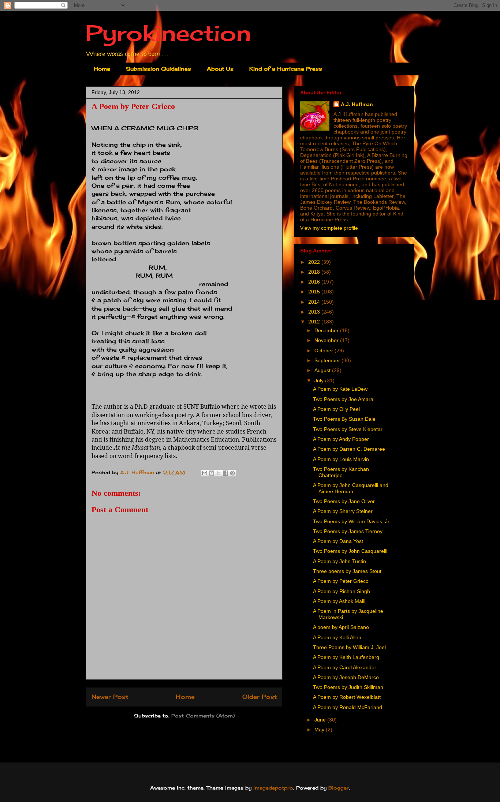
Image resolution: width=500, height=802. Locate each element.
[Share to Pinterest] (232, 473)
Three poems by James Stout (347, 571)
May (320, 729)
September (328, 360)
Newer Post (110, 696)
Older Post (259, 696)
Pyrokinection (168, 32)
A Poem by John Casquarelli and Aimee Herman (350, 488)
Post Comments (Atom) (203, 716)
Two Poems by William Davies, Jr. (352, 521)
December (327, 330)
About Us (220, 68)
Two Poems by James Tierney (348, 531)
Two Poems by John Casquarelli (350, 551)
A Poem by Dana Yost (338, 541)
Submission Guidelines (158, 68)
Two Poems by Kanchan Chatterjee (341, 472)
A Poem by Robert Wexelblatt (347, 697)
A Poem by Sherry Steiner (343, 511)
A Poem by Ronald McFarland (347, 707)
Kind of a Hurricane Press (285, 68)
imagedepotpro (273, 788)
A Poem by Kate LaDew (340, 389)
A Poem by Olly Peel (336, 409)
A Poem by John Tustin (339, 561)
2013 (314, 312)
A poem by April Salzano (341, 627)
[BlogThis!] (211, 473)
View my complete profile (329, 228)
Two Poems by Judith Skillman (348, 687)
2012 (314, 322)
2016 (314, 282)
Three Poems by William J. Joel (349, 647)
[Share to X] (218, 473)
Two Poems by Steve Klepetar (348, 429)
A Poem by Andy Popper (341, 439)
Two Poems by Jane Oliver (344, 501)
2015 (314, 292)
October (324, 350)
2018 (314, 272)
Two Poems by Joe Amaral (343, 399)
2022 (314, 262)
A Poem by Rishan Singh (341, 591)
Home (102, 68)
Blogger (338, 788)
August (323, 370)
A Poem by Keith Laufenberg (346, 657)
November (327, 340)
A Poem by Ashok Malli (339, 601)
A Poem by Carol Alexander (344, 667)
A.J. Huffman (357, 104)
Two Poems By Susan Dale (344, 419)
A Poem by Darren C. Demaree (349, 449)
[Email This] (204, 473)
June (320, 720)
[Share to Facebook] (225, 473)
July (319, 380)
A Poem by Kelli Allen (337, 637)
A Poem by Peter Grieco (341, 581)
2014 (314, 302)
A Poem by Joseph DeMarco (346, 677)
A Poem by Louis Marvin (341, 459)
